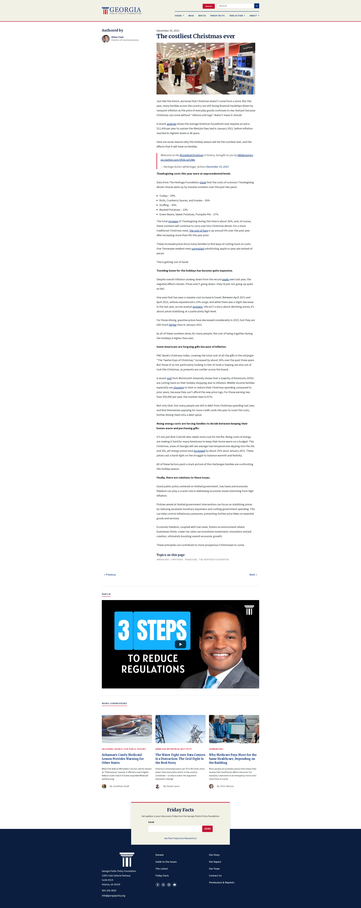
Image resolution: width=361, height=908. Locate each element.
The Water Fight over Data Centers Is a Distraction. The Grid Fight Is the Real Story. (180, 758)
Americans (163, 559)
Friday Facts (162, 875)
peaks (225, 279)
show (203, 182)
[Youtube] (174, 884)
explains (197, 307)
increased (199, 451)
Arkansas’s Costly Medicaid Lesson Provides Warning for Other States (123, 758)
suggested (197, 249)
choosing (178, 388)
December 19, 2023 (217, 167)
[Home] (121, 10)
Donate (159, 855)
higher (173, 325)
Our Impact (215, 862)
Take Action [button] (236, 15)
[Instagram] (169, 884)
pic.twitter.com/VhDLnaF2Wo (177, 160)
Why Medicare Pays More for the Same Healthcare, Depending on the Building (233, 758)
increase (173, 221)
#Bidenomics (245, 155)
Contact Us (215, 875)
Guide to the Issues (166, 862)
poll (169, 378)
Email (151, 822)
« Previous (110, 575)
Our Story (214, 855)
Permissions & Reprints (221, 882)
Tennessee (191, 559)
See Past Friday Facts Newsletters (180, 838)
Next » (253, 575)
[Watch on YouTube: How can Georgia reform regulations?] (180, 644)
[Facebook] (157, 884)
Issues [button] (178, 15)
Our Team (214, 868)
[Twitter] (163, 884)
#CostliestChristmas (191, 155)
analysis (171, 124)
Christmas (177, 559)
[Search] (256, 5)
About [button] (253, 15)
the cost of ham (199, 231)
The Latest (161, 868)
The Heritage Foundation (214, 559)
